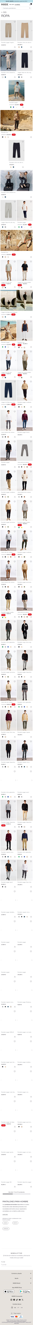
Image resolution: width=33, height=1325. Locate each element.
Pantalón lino (4, 132)
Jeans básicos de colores (7, 432)
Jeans (5, 1222)
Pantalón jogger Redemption (25, 1002)
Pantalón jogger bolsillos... (24, 1062)
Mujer (11, 4)
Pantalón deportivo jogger (24, 1182)
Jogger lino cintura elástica (25, 282)
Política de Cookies (21, 1321)
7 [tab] (7, 51)
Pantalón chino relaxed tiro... (8, 72)
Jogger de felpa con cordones (9, 312)
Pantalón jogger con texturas (25, 1152)
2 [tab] (19, 21)
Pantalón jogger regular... (8, 42)
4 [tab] (4, 51)
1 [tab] (2, 21)
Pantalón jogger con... (23, 1092)
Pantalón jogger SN (6, 1182)
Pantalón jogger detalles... (8, 912)
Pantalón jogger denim (24, 432)
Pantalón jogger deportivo (24, 672)
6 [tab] (6, 51)
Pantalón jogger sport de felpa (9, 1062)
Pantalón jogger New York (24, 882)
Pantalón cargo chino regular (25, 642)
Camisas (6, 1228)
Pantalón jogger (13, 102)
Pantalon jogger (5, 462)
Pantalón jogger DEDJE (7, 1032)
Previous (2, 30)
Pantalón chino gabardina (8, 642)
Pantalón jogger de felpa (7, 1122)
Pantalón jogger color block (8, 1092)
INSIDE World (16, 1283)
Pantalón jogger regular (24, 732)
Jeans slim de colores (23, 462)
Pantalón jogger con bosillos (25, 1032)
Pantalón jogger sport (23, 792)
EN (22, 1307)
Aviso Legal (28, 1322)
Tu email (3, 1261)
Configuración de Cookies (8, 1322)
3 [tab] (3, 51)
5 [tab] (5, 51)
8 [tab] (16, 81)
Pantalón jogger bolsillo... (24, 522)
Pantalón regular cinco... (24, 762)
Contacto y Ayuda (17, 1273)
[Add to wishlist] (14, 21)
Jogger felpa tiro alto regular (25, 72)
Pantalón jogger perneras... (8, 522)
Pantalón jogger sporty (7, 1152)
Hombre (17, 4)
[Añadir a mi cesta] (15, 47)
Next (14, 30)
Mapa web (16, 1323)
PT (19, 1307)
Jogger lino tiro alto (6, 282)
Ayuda (16, 1278)
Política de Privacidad (11, 1321)
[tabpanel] (16, 90)
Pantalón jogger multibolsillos (25, 402)
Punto (15, 1222)
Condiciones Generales (19, 1322)
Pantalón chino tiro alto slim (25, 42)
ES (15, 1307)
